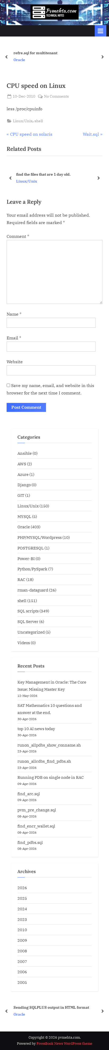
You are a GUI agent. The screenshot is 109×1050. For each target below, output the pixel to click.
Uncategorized (31, 632)
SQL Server (27, 621)
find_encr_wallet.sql (36, 826)
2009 (22, 940)
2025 (22, 898)
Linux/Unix (23, 121)
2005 (22, 982)
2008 (22, 950)
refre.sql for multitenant (35, 52)
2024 (22, 908)
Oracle (19, 60)
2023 (22, 919)
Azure (23, 474)
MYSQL (24, 516)
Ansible (24, 453)
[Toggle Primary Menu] (100, 31)
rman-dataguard (32, 590)
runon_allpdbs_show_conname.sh (49, 745)
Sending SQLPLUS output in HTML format (51, 1007)
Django (24, 484)
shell (38, 121)
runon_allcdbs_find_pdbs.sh (44, 761)
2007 (22, 961)
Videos (23, 642)
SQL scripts (28, 610)
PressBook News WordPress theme (64, 1043)
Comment (18, 236)
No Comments (56, 97)
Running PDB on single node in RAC (50, 777)
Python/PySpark (32, 568)
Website (15, 361)
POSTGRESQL (30, 548)
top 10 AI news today (36, 728)
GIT (20, 495)
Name (14, 314)
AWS (21, 463)
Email (14, 337)
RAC (21, 579)
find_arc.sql (28, 793)
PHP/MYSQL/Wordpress (39, 537)
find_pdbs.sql (30, 842)
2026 (22, 887)
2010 (22, 929)
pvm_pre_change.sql (36, 809)
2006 (22, 971)
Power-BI (26, 558)
